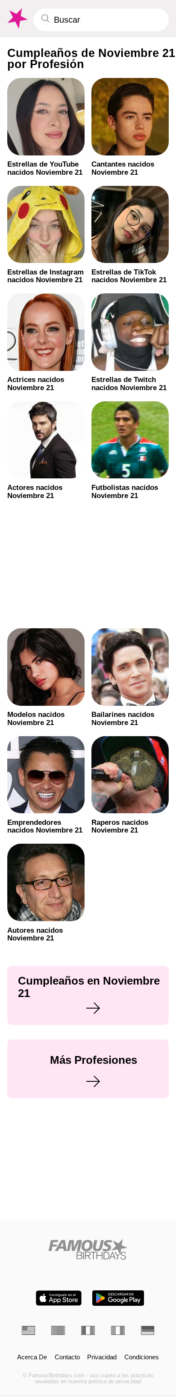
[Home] (88, 1249)
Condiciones (141, 1357)
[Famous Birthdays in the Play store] (118, 1298)
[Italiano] (118, 1330)
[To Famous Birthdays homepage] (16, 18)
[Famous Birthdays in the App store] (58, 1298)
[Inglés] (28, 1330)
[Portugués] (58, 1330)
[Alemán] (148, 1330)
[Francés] (88, 1330)
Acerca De (32, 1357)
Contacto (67, 1357)
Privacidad (102, 1357)
